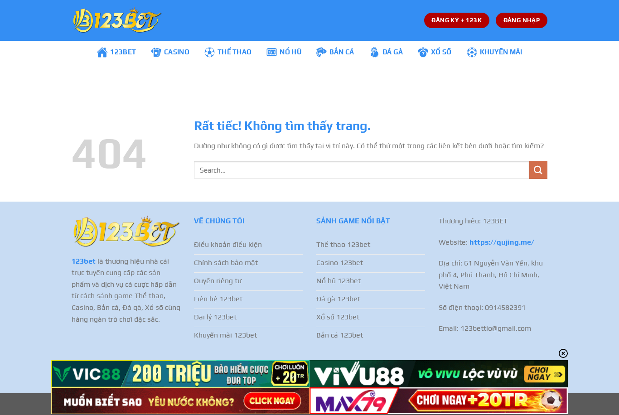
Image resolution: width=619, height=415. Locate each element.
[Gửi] (538, 170)
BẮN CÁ (341, 52)
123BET (123, 52)
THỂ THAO (234, 52)
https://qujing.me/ (501, 242)
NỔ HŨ (290, 52)
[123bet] (117, 20)
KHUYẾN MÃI (501, 52)
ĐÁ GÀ (392, 52)
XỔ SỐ (441, 52)
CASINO (176, 52)
